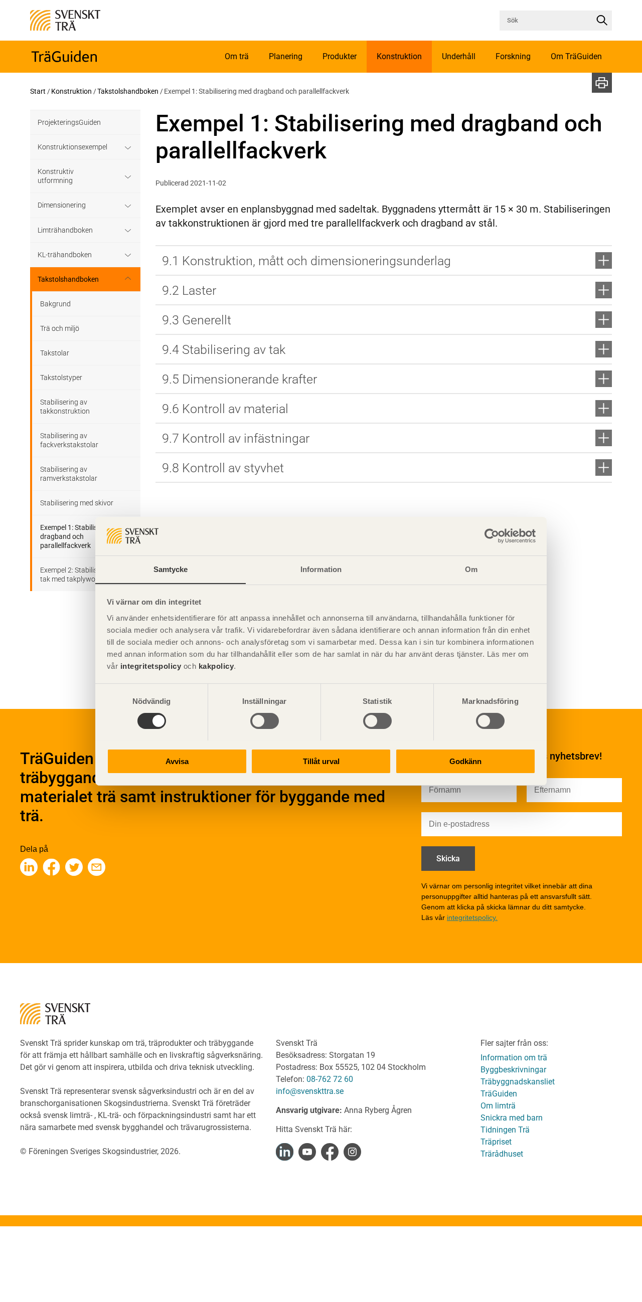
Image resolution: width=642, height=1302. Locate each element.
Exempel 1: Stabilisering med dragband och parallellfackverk (84, 536)
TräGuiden (498, 1093)
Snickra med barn (511, 1118)
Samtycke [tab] (170, 569)
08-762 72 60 (329, 1079)
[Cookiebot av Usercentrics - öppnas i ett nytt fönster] (492, 535)
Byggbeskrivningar (513, 1069)
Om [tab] (471, 569)
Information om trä (513, 1057)
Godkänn (465, 761)
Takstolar (54, 353)
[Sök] (602, 21)
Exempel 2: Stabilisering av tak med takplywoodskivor (81, 574)
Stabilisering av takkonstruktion (65, 406)
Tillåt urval (321, 761)
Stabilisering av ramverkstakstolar (68, 473)
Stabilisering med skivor (76, 503)
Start (38, 91)
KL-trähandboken (65, 255)
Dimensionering (62, 205)
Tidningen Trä (505, 1130)
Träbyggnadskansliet (517, 1081)
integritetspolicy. (472, 917)
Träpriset (496, 1142)
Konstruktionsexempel (72, 147)
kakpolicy (216, 665)
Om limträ (498, 1105)
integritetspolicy (149, 665)
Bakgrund (55, 304)
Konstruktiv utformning (56, 175)
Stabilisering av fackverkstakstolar (69, 440)
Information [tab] (321, 569)
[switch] (264, 721)
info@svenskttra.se (310, 1091)
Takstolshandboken (127, 91)
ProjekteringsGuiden (69, 122)
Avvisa (177, 761)
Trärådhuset (501, 1154)
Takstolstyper (61, 378)
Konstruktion (71, 91)
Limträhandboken (65, 230)
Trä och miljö (59, 328)
